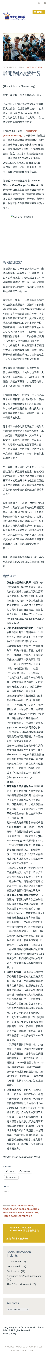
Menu (40, 12)
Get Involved (13, 1271)
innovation (32, 1213)
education (33, 1209)
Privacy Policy (9, 1333)
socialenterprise (21, 1216)
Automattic (31, 1350)
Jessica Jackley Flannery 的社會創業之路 (24, 1229)
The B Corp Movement (19, 1284)
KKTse (6, 1216)
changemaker (25, 1205)
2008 (13, 1205)
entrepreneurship (14, 1213)
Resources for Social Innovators (24, 1276)
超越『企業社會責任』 (17, 1238)
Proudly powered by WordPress (24, 1347)
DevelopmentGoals (14, 1209)
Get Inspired (34, 67)
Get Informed (14, 1261)
